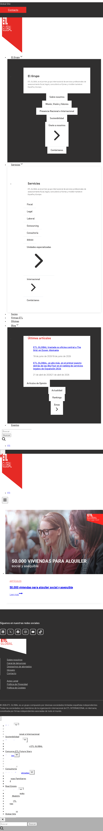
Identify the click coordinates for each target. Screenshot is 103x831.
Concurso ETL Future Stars (18, 751)
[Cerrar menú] (0, 718)
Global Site (5, 4)
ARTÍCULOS (15, 581)
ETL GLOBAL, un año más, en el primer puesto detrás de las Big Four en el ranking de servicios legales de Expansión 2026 (58, 365)
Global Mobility (12, 795)
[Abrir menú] (5, 500)
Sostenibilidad (12, 736)
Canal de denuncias (16, 663)
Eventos (15, 425)
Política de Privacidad (17, 684)
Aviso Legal (12, 681)
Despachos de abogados (19, 666)
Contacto (13, 10)
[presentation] (54, 542)
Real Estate (11, 786)
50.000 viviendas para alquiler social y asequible (41, 587)
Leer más (16, 594)
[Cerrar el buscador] (2, 819)
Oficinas (15, 321)
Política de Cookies (16, 687)
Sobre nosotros (14, 659)
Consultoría (11, 768)
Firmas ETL (17, 317)
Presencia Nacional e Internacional (22, 734)
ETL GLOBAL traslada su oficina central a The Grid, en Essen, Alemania (57, 349)
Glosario (11, 670)
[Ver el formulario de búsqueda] (2, 452)
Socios (14, 314)
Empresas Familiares (15, 778)
